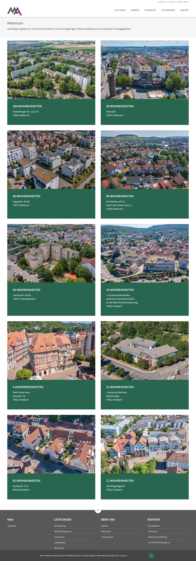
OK (151, 555)
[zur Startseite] (15, 14)
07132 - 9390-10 (183, 2)
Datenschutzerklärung (137, 555)
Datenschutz (162, 2)
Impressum (172, 2)
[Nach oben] (98, 510)
